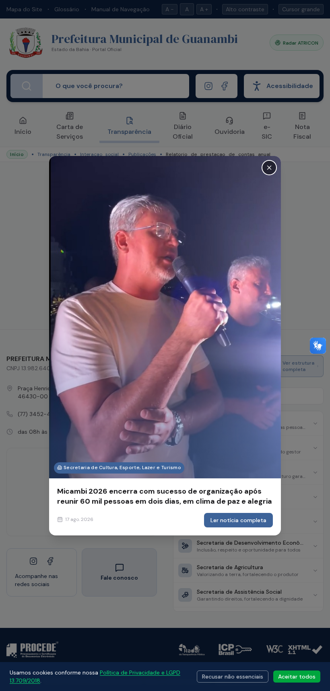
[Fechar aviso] (269, 167)
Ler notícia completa (238, 520)
